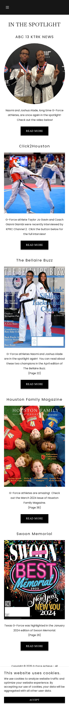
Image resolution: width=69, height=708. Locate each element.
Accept (34, 699)
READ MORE (34, 131)
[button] (11, 7)
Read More (34, 384)
